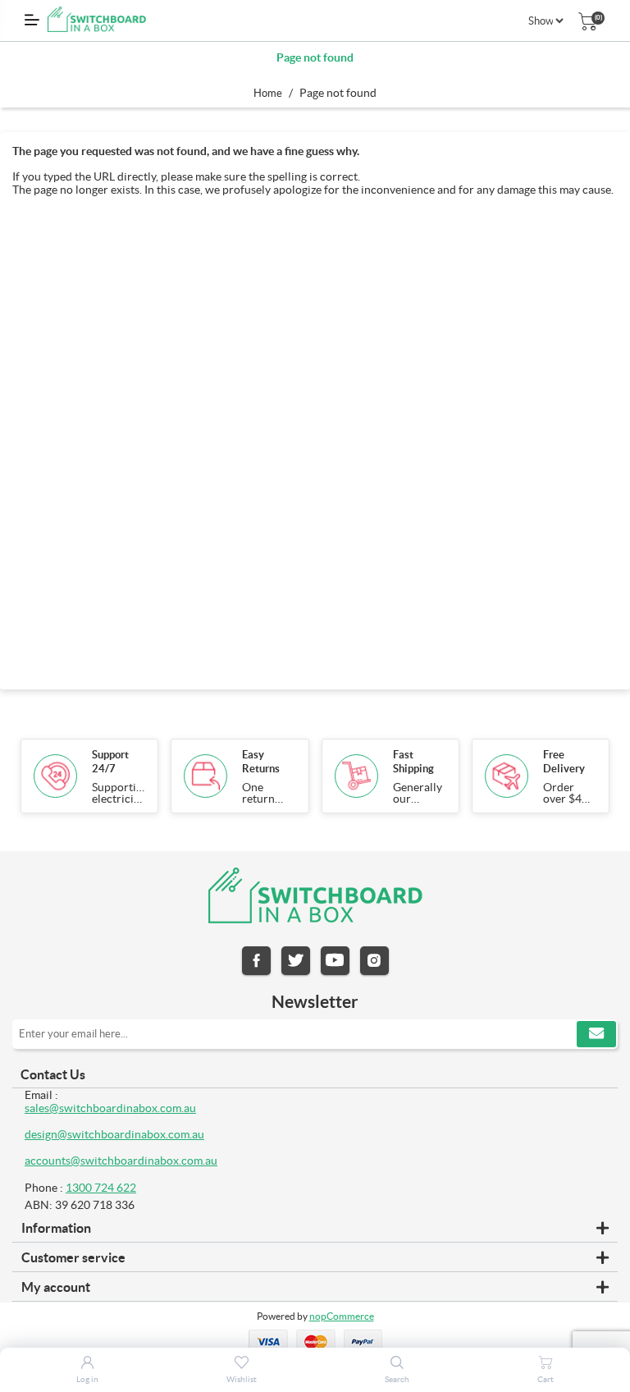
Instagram (374, 960)
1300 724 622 (101, 1187)
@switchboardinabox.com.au (144, 1160)
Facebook (256, 960)
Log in (87, 1379)
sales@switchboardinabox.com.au (110, 1108)
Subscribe (596, 1034)
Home (267, 93)
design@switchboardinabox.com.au (114, 1134)
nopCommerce (341, 1316)
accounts (48, 1160)
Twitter (295, 960)
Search (397, 1379)
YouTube (335, 960)
